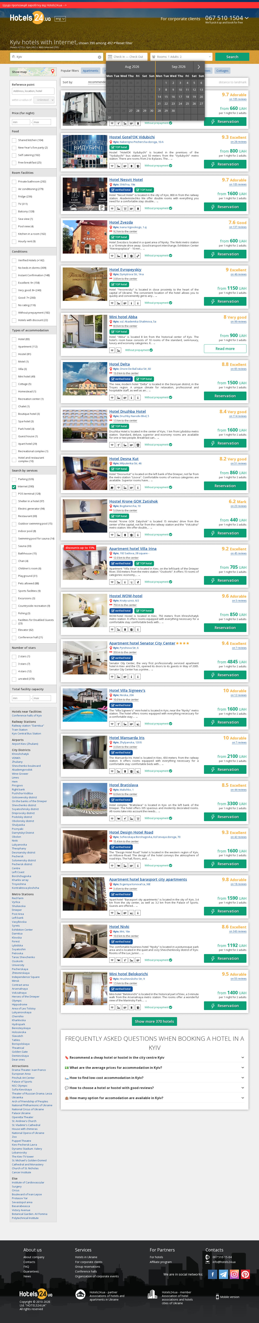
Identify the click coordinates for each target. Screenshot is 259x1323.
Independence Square (26, 977)
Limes (15, 777)
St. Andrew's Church (24, 1121)
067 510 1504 (224, 18)
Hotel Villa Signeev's (127, 690)
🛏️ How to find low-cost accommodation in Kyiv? (104, 1077)
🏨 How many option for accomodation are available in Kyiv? (114, 1098)
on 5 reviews (239, 600)
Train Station (20, 729)
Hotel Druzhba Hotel (127, 411)
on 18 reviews (238, 884)
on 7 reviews (239, 648)
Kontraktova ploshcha (25, 888)
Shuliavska (18, 906)
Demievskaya (20, 1056)
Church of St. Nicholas (25, 1168)
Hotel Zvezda (121, 222)
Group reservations (87, 1266)
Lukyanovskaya (21, 1012)
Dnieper (17, 910)
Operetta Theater (22, 1117)
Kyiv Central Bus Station (26, 733)
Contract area (20, 985)
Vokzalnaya (19, 992)
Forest (16, 941)
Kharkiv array (20, 880)
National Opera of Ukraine (28, 1133)
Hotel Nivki (119, 927)
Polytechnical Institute (25, 1218)
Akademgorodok (22, 769)
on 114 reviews (237, 416)
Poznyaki (17, 829)
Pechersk (17, 856)
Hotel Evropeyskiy (125, 270)
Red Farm (17, 898)
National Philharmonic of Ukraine (32, 1105)
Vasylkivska (19, 922)
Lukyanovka (19, 844)
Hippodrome (19, 1004)
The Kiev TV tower (23, 1156)
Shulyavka (18, 825)
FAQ (26, 1266)
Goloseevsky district (24, 797)
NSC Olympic (19, 1085)
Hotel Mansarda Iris (126, 738)
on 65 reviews (238, 369)
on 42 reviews (238, 837)
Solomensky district (24, 860)
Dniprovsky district (23, 813)
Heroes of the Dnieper (25, 996)
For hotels (156, 1257)
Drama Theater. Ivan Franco (29, 1070)
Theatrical (18, 1048)
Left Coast (18, 872)
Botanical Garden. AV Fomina (29, 1214)
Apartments (90, 71)
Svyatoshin (19, 949)
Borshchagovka (21, 876)
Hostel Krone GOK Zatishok (133, 501)
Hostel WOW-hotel (125, 596)
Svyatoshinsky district (25, 809)
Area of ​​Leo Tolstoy (24, 1008)
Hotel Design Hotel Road (131, 832)
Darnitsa (17, 933)
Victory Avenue (21, 1210)
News (27, 1276)
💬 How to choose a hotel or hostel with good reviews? (109, 1088)
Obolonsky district (23, 821)
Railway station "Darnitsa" (28, 725)
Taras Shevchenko (23, 957)
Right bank (18, 789)
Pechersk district (22, 864)
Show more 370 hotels (154, 1021)
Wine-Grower (20, 773)
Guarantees (31, 1271)
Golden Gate (20, 1051)
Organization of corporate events (97, 1276)
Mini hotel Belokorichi (128, 974)
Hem (15, 781)
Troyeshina (19, 884)
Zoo (14, 1137)
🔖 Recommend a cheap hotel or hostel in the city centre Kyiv (114, 1057)
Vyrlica (16, 902)
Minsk (15, 981)
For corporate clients (180, 18)
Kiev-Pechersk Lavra (24, 1144)
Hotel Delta (119, 364)
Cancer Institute (21, 1172)
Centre (16, 868)
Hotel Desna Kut (124, 459)
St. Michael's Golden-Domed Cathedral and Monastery (29, 1162)
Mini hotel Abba (123, 317)
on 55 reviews (238, 979)
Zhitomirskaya (21, 973)
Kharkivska (19, 1020)
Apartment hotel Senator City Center (142, 643)
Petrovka (17, 953)
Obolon (16, 836)
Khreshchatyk (20, 754)
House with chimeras (25, 1129)
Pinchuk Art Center (23, 1078)
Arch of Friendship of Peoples (30, 1101)
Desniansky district (23, 852)
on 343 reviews (237, 931)
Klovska (17, 937)
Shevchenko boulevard (26, 766)
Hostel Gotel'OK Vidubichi (132, 137)
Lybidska (17, 945)
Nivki (15, 840)
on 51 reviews (238, 463)
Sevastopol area (22, 1202)
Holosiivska (19, 1032)
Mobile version (229, 1297)
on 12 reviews (238, 695)
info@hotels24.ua (224, 1262)
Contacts (29, 1262)
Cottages (222, 71)
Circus (15, 1190)
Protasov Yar (20, 1198)
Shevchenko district (24, 805)
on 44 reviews (238, 790)
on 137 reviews (237, 227)
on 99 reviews (238, 321)
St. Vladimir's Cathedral (26, 1125)
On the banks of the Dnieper (29, 801)
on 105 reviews (237, 99)
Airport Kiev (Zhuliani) (25, 744)
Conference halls (86, 1271)
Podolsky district (22, 817)
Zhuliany (17, 762)
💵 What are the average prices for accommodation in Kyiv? (113, 1067)
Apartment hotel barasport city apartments (148, 879)
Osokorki (17, 961)
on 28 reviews (238, 142)
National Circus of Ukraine (28, 1109)
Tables (16, 1040)
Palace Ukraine (21, 1113)
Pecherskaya (20, 969)
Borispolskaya (21, 1044)
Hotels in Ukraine (86, 1257)
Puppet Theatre (21, 1141)
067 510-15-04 (222, 1257)
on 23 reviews (238, 506)
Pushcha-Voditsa (22, 793)
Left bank (17, 918)
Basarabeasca (21, 1206)
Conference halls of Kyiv (27, 715)
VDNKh (16, 758)
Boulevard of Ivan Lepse (27, 1194)
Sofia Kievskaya (22, 1089)
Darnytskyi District (23, 832)
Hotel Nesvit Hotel (126, 180)
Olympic (17, 1000)
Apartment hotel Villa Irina (133, 549)
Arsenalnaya (20, 988)
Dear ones (18, 1059)
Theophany (19, 848)
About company (33, 1257)
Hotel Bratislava (123, 785)
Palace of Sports (22, 1081)
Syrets (16, 925)
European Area (21, 1073)
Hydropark (18, 1024)
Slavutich (17, 1036)
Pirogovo (17, 785)
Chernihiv (18, 1016)
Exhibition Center (22, 929)
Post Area (18, 914)
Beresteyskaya (21, 1028)
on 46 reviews (238, 274)
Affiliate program (161, 1262)
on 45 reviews (238, 553)
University (18, 965)
